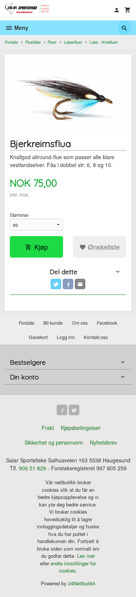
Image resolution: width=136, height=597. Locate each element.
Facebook (107, 322)
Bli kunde (53, 322)
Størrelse (19, 215)
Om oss (80, 322)
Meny (20, 27)
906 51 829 (32, 468)
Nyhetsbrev (103, 442)
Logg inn (66, 337)
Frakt (48, 427)
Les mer (86, 555)
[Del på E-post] (80, 284)
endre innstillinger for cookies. (73, 567)
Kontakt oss (96, 337)
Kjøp (41, 247)
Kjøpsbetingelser (80, 427)
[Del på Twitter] (56, 284)
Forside (11, 42)
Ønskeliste (103, 247)
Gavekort (38, 337)
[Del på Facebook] (68, 284)
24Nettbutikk (82, 583)
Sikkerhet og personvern (54, 442)
